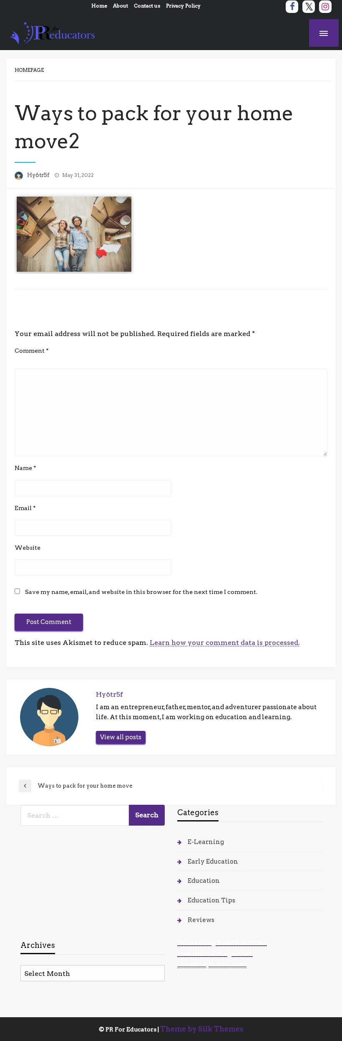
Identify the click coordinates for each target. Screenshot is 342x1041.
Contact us (147, 6)
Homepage (29, 70)
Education (204, 880)
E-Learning (206, 842)
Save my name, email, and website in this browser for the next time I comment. (141, 592)
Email (25, 508)
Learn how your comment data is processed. (225, 643)
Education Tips (211, 900)
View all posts (120, 737)
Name (25, 468)
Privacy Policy (183, 6)
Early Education (213, 861)
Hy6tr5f (38, 175)
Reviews (201, 920)
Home (99, 6)
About (120, 6)
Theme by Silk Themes (202, 1029)
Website (27, 547)
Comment (32, 350)
